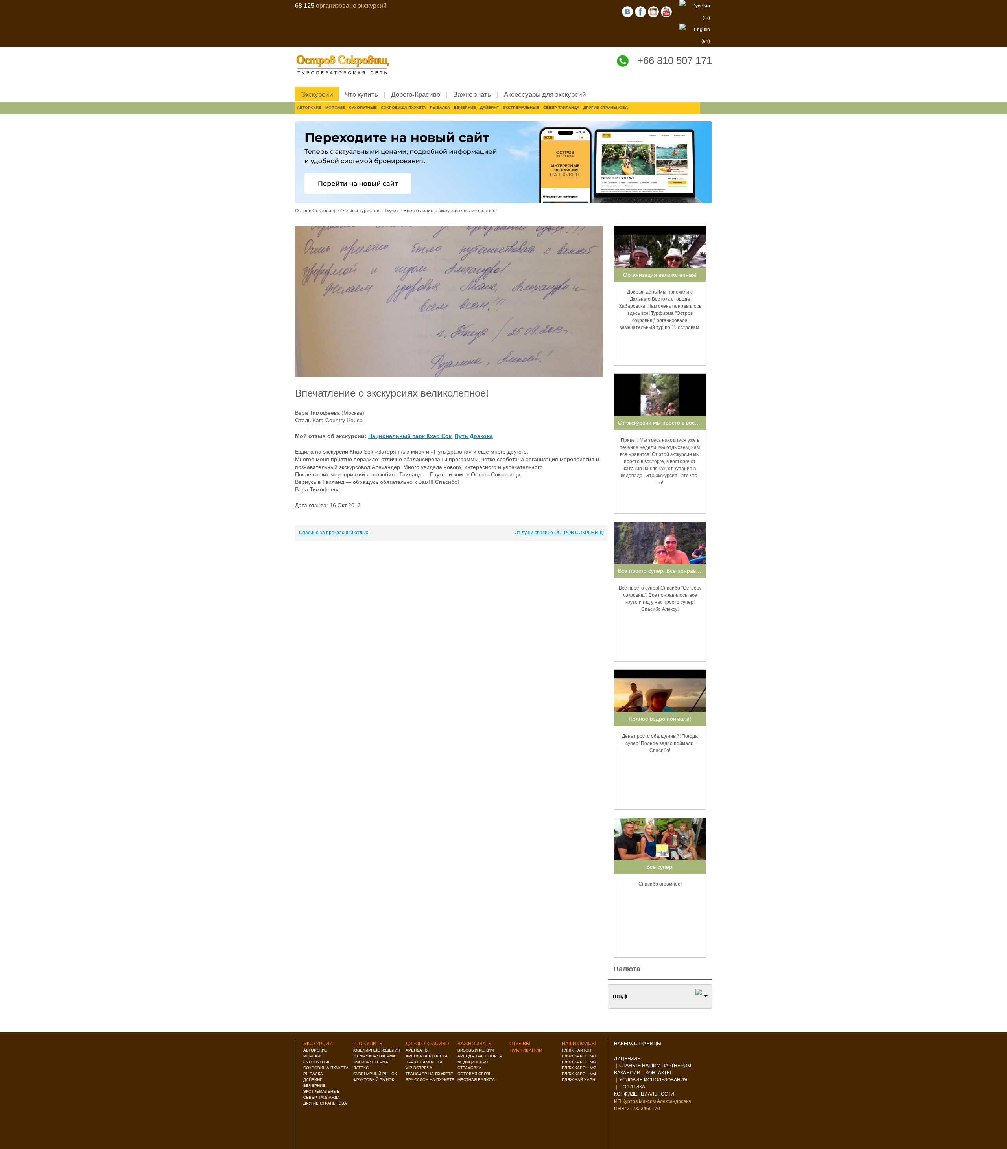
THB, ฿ (619, 996)
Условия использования (653, 1080)
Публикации (525, 1050)
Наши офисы (579, 1043)
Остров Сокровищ (315, 210)
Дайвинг (489, 107)
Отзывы (519, 1043)
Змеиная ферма (370, 1062)
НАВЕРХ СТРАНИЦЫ (638, 1043)
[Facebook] (640, 11)
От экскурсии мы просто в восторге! (664, 422)
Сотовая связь (474, 1074)
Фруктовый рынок (373, 1079)
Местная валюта (476, 1079)
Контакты (658, 1072)
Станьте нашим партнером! (655, 1065)
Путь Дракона (474, 436)
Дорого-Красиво (415, 94)
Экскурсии (317, 94)
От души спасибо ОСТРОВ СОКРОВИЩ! (559, 532)
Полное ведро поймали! (660, 718)
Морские (335, 107)
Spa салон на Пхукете (430, 1079)
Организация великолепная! (660, 275)
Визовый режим (475, 1050)
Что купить (361, 94)
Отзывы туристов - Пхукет (369, 210)
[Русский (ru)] (694, 11)
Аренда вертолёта (427, 1056)
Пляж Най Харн (578, 1079)
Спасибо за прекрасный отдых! (334, 532)
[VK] (627, 11)
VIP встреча (419, 1068)
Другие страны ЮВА (605, 107)
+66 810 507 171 (674, 60)
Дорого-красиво (427, 1043)
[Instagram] (653, 11)
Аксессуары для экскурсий (545, 94)
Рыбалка (440, 107)
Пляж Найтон (576, 1050)
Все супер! (660, 867)
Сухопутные (363, 107)
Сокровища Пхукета (403, 107)
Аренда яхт (418, 1050)
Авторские (309, 107)
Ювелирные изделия (376, 1050)
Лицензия (627, 1058)
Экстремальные (521, 107)
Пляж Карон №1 (579, 1056)
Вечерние (465, 107)
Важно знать (472, 94)
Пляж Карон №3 (579, 1068)
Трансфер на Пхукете (429, 1074)
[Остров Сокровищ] (346, 65)
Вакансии (627, 1072)
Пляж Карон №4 (579, 1074)
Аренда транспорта (479, 1056)
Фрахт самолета (424, 1062)
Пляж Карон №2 (579, 1062)
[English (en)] (694, 35)
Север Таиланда (561, 107)
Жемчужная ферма (374, 1056)
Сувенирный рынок (375, 1074)
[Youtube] (666, 11)
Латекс (361, 1068)
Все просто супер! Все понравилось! (665, 571)
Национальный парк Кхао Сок (410, 436)
